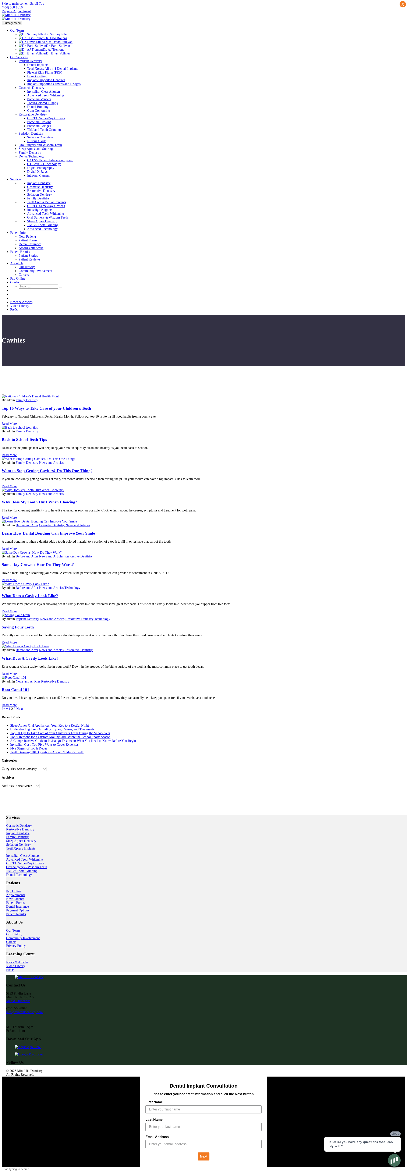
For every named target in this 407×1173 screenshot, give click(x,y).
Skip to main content (15, 3)
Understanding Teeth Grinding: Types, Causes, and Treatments (52, 729)
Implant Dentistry (27, 619)
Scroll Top (37, 3)
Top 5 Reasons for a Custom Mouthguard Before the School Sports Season (60, 737)
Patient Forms (15, 902)
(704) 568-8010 (12, 7)
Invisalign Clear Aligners (22, 855)
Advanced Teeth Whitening (24, 859)
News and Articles (51, 462)
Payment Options (17, 910)
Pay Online (13, 891)
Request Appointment (16, 11)
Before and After (27, 525)
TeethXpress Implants (20, 848)
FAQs (10, 970)
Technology (72, 587)
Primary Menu (12, 23)
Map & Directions (18, 1001)
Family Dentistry (27, 400)
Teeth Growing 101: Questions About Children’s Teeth (47, 752)
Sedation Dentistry (18, 844)
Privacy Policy (16, 945)
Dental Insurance (17, 906)
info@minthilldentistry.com (24, 1012)
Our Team (13, 930)
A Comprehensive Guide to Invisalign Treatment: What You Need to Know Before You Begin (73, 741)
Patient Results (16, 914)
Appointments (15, 895)
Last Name (154, 1119)
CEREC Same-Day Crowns (25, 863)
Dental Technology (19, 874)
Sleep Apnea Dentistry (21, 841)
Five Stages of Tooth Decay (28, 748)
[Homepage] (16, 17)
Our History (14, 934)
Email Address (157, 1137)
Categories (9, 768)
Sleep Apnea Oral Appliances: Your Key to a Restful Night (49, 725)
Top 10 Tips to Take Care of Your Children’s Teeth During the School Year (60, 733)
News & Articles (17, 962)
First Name (154, 1102)
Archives (8, 785)
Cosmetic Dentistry (52, 525)
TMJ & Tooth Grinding (22, 871)
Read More (9, 423)
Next (203, 1156)
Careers (11, 942)
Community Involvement (23, 938)
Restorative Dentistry (78, 556)
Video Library (15, 966)
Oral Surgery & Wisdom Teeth (26, 867)
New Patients (15, 899)
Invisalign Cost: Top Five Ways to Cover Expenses (44, 744)
